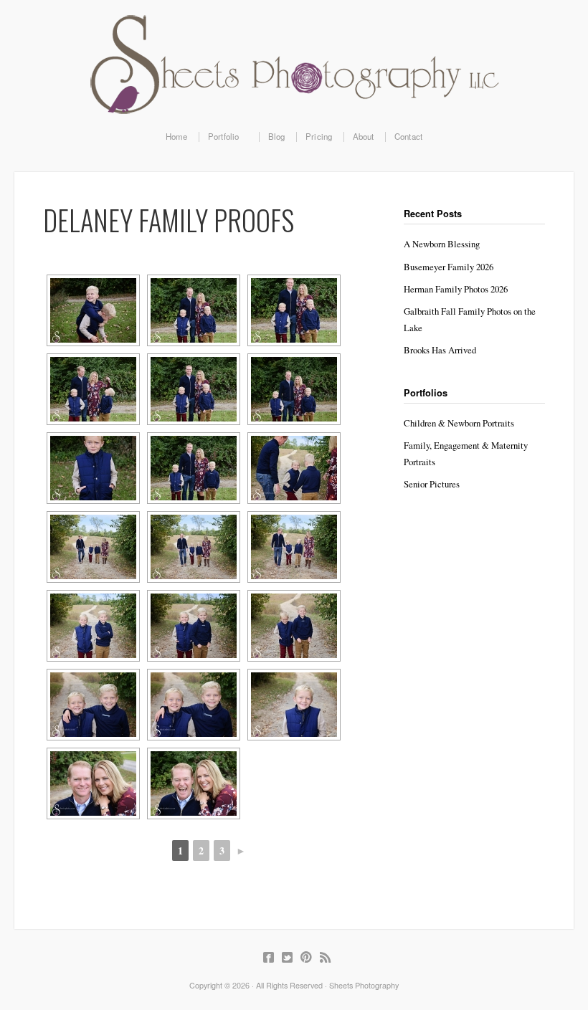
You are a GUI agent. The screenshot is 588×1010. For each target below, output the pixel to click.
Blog (276, 137)
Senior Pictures (432, 483)
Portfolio (219, 137)
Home (177, 137)
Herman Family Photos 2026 (456, 288)
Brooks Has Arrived (440, 349)
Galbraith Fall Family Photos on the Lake (470, 319)
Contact (408, 137)
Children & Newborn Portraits (459, 422)
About (363, 137)
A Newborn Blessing (442, 243)
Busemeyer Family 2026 (448, 266)
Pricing (318, 137)
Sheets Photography (294, 64)
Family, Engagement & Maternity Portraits (466, 453)
